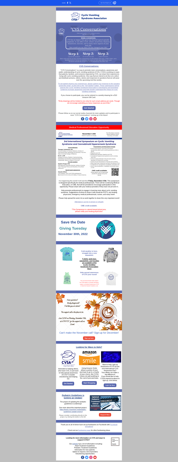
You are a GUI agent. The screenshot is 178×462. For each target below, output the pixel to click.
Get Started (89, 108)
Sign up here (89, 338)
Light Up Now (110, 385)
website (75, 444)
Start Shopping (89, 383)
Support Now (105, 415)
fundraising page (84, 430)
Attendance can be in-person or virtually (89, 202)
